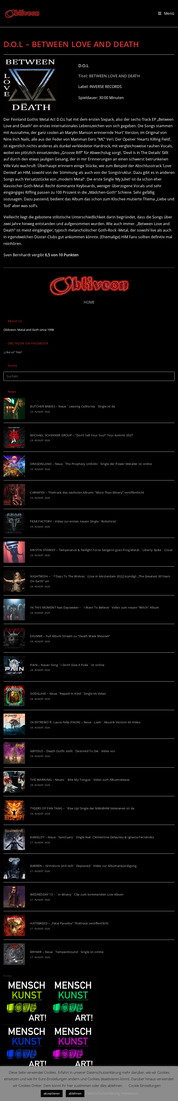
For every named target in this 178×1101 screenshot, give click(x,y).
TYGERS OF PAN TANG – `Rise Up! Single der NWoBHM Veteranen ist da (82, 808)
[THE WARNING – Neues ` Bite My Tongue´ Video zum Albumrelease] (14, 782)
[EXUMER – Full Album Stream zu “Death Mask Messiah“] (14, 638)
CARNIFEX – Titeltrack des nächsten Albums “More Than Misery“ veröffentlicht (87, 492)
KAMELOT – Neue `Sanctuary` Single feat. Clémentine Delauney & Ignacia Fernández (92, 837)
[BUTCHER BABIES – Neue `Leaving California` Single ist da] (14, 408)
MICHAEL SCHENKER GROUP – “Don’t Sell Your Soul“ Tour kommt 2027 (81, 435)
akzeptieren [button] (52, 1093)
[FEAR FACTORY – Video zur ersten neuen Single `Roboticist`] (14, 523)
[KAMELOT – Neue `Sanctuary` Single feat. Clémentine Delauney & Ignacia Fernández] (14, 839)
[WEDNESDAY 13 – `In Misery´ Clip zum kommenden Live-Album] (14, 896)
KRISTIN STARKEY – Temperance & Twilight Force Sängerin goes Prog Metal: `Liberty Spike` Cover (101, 550)
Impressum (129, 1093)
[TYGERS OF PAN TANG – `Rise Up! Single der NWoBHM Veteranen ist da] (14, 810)
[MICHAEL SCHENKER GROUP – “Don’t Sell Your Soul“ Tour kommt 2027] (14, 437)
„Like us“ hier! (12, 352)
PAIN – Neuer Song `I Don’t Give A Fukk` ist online (67, 665)
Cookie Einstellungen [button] (145, 1085)
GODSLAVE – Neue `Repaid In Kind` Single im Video (68, 693)
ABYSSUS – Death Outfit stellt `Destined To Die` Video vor (72, 751)
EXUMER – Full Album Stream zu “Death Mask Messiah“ (70, 636)
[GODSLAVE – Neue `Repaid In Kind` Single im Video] (14, 695)
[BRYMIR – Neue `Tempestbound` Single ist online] (14, 954)
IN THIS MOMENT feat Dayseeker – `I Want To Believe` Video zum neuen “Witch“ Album (94, 607)
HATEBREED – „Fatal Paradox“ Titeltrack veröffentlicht (69, 923)
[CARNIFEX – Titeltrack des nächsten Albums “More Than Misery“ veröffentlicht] (14, 494)
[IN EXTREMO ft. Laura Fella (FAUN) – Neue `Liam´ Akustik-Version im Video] (14, 724)
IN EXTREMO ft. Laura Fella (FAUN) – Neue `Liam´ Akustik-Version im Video (85, 722)
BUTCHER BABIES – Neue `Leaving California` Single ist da (72, 406)
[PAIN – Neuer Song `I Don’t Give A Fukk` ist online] (14, 667)
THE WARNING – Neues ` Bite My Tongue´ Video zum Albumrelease (79, 780)
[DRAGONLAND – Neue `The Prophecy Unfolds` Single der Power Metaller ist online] (14, 466)
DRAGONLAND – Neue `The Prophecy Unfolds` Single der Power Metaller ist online (91, 464)
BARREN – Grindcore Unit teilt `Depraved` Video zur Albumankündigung (83, 866)
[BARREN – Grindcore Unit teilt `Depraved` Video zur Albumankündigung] (14, 868)
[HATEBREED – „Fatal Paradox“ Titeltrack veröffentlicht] (14, 925)
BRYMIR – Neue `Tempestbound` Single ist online (66, 952)
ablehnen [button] (75, 1093)
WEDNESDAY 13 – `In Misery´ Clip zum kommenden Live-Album (76, 894)
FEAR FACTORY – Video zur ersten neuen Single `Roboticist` (74, 521)
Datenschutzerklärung (102, 1093)
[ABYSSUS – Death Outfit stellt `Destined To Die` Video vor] (14, 753)
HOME (89, 302)
